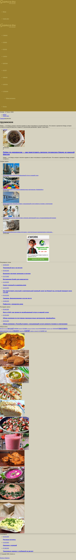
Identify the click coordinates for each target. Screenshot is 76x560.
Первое (5, 42)
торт (46, 331)
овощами (48, 328)
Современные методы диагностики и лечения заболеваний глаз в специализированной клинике (29, 218)
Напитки (5, 84)
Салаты (5, 56)
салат (27, 330)
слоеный (36, 331)
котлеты (33, 328)
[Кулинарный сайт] (8, 3)
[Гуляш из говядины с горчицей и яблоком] (12, 349)
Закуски (5, 77)
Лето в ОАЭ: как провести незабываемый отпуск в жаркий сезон (20, 175)
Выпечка (5, 63)
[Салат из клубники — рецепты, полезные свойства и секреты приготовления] (14, 432)
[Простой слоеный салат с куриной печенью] (12, 532)
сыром (42, 331)
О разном (5, 91)
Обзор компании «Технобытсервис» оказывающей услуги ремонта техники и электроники (27, 203)
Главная (2, 118)
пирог (51, 328)
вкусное (2, 328)
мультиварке (42, 328)
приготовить (63, 328)
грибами (16, 328)
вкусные (5, 328)
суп (39, 331)
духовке (24, 328)
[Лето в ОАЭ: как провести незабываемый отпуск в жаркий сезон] (11, 174)
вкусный (11, 328)
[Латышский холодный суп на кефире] (12, 482)
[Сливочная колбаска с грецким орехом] (12, 466)
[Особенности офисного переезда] (12, 516)
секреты (32, 331)
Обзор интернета (10, 98)
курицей (37, 328)
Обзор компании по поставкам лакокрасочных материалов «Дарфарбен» (23, 189)
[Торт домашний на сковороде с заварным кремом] (12, 416)
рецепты (22, 331)
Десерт (5, 70)
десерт (20, 328)
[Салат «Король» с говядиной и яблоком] (12, 499)
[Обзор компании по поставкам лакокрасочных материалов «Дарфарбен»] (11, 188)
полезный (55, 328)
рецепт (16, 331)
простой (11, 331)
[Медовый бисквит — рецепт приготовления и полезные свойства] (14, 366)
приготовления (4, 331)
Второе (5, 49)
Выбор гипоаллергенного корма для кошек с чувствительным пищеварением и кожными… (28, 232)
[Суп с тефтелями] (14, 382)
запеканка (29, 328)
